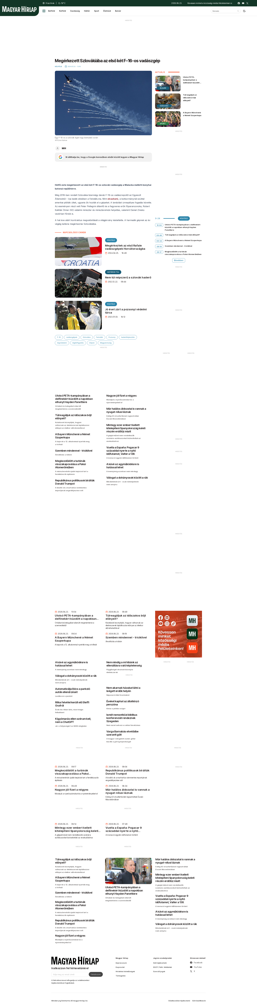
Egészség (164, 106)
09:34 (159, 241)
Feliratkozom (96, 974)
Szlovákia (86, 337)
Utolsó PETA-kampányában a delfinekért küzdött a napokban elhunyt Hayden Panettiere (192, 82)
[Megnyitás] (44, 11)
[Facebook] (239, 3)
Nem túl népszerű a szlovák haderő (128, 277)
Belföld (51, 11)
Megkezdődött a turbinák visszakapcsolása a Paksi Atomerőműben (183, 252)
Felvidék (99, 337)
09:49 (159, 235)
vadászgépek (71, 337)
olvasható (112, 198)
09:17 (159, 252)
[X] (247, 3)
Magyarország (106, 343)
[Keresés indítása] (238, 11)
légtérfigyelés (78, 343)
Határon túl (113, 272)
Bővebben (178, 260)
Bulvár (118, 11)
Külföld (62, 11)
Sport (96, 11)
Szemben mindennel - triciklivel (178, 246)
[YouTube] (243, 3)
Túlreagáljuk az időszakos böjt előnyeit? (190, 97)
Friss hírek (50, 3)
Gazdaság (75, 11)
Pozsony (112, 337)
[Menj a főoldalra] (19, 9)
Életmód (107, 11)
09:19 (159, 246)
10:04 (159, 225)
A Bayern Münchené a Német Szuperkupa (192, 113)
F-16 (59, 337)
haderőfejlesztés (128, 337)
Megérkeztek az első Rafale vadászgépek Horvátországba (125, 247)
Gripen (92, 343)
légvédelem (62, 343)
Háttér (87, 11)
